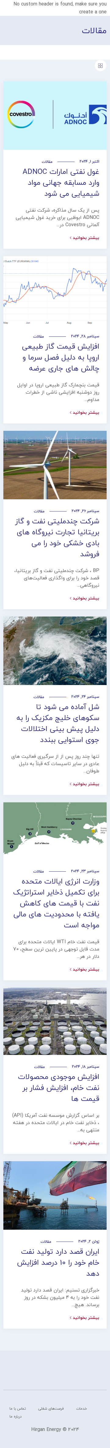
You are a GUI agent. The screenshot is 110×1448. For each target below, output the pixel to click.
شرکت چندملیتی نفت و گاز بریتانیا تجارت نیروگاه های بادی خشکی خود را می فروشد (57, 537)
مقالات (47, 162)
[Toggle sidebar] (100, 65)
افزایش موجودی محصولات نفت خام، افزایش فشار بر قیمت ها (58, 1087)
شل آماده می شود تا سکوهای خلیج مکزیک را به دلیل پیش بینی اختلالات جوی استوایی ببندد (57, 723)
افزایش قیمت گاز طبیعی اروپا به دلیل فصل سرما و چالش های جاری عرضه (60, 357)
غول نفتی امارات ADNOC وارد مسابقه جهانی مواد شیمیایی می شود (61, 182)
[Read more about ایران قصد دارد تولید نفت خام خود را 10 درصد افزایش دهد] (55, 1195)
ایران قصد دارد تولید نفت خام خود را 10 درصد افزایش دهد (58, 1262)
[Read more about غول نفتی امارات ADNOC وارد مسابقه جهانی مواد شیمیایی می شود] (55, 115)
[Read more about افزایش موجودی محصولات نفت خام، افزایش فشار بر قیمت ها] (55, 1021)
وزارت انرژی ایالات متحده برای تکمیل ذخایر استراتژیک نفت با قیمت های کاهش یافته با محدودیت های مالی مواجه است (56, 903)
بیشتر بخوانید (86, 238)
